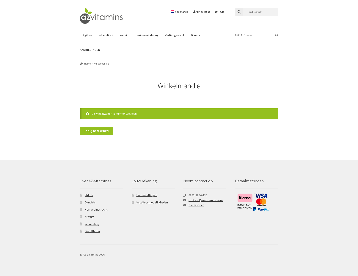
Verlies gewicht (174, 35)
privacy (89, 217)
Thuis (221, 11)
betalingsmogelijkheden (152, 202)
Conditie (90, 202)
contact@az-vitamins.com (206, 200)
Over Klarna (92, 231)
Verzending (92, 224)
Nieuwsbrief (196, 205)
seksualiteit (106, 35)
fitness (195, 35)
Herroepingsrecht (96, 209)
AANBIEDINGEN (90, 49)
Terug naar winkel (96, 131)
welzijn (124, 35)
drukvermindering (147, 35)
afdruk (89, 195)
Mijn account (202, 11)
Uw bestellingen (146, 195)
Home (87, 63)
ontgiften (86, 35)
